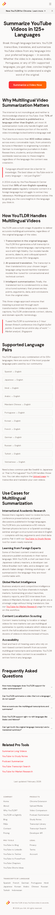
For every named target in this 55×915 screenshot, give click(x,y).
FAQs (5, 824)
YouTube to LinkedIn (12, 849)
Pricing (6, 833)
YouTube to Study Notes (38, 538)
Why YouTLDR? (10, 810)
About (6, 806)
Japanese (7, 886)
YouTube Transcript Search (16, 766)
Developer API (36, 833)
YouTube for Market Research (21, 606)
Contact (7, 828)
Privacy (33, 845)
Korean (18, 886)
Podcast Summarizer (13, 761)
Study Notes (35, 819)
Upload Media (36, 806)
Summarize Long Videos (14, 751)
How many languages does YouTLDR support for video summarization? (23, 687)
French (16, 883)
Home (6, 801)
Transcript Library (38, 824)
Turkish (6, 890)
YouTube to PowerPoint (14, 858)
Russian (44, 886)
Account (34, 854)
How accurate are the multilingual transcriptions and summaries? (25, 707)
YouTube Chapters (12, 863)
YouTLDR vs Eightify (12, 815)
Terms (32, 849)
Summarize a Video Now (27, 85)
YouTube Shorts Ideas (13, 867)
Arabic (26, 886)
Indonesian (17, 890)
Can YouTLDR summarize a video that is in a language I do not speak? (26, 697)
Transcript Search (38, 828)
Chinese (35, 886)
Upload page (39, 476)
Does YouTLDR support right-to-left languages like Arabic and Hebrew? (24, 718)
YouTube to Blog (11, 845)
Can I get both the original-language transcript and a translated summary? (25, 728)
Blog (5, 819)
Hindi (46, 883)
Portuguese (36, 883)
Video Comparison (38, 810)
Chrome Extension (38, 801)
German (25, 883)
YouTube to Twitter (12, 854)
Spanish (7, 883)
